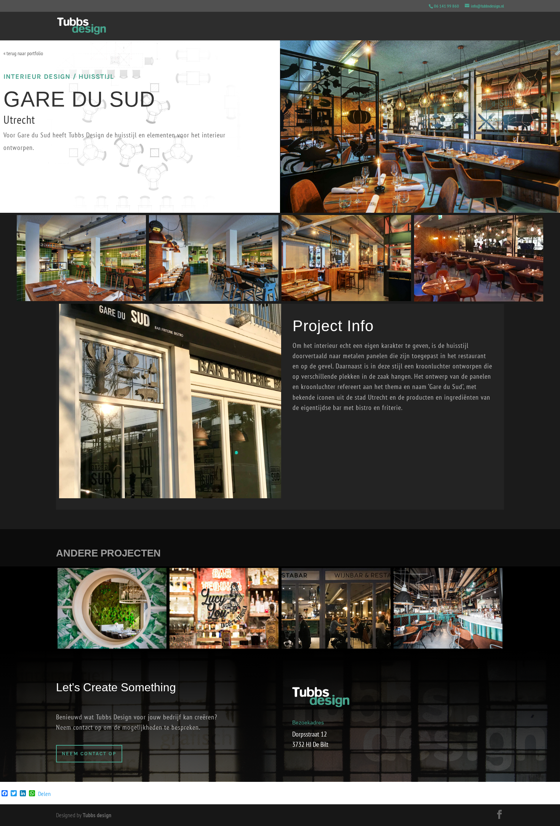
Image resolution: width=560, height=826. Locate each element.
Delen (44, 794)
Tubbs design (97, 815)
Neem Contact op (89, 753)
